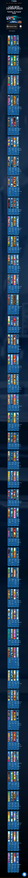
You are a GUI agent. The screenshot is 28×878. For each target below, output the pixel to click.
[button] (21, 26)
